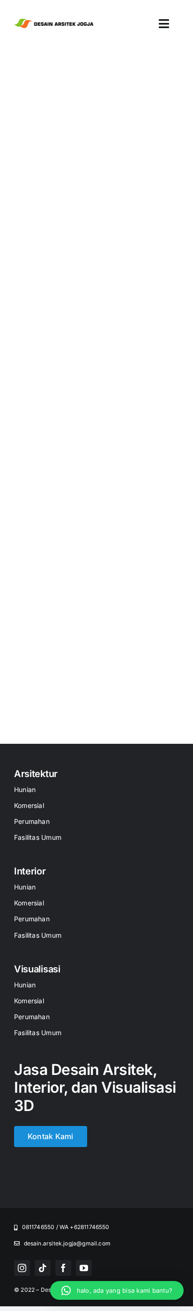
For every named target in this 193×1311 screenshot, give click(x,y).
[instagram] (22, 1268)
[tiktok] (43, 1268)
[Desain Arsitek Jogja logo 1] (53, 22)
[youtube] (84, 1268)
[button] (117, 1290)
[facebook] (63, 1268)
